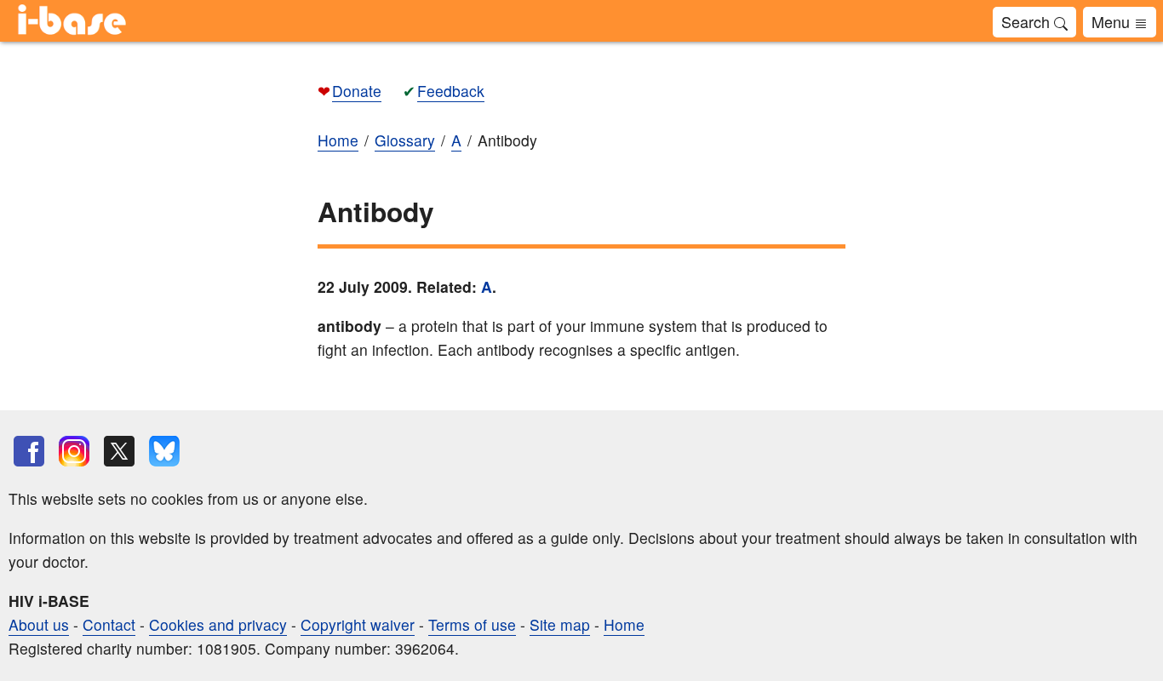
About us (39, 624)
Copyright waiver (358, 624)
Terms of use (472, 624)
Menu (1112, 21)
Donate (356, 90)
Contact (109, 624)
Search (1027, 21)
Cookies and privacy (218, 624)
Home (624, 624)
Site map (560, 624)
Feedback (450, 90)
